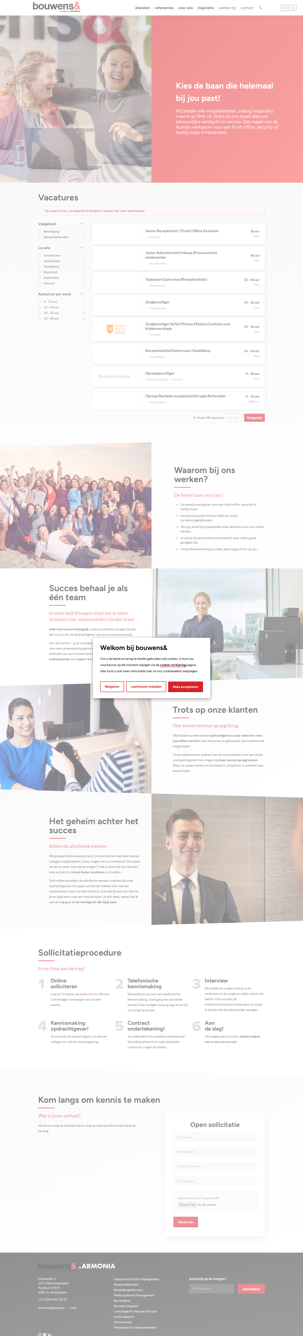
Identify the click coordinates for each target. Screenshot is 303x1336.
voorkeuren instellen (146, 687)
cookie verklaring (173, 665)
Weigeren (112, 687)
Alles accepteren (185, 687)
